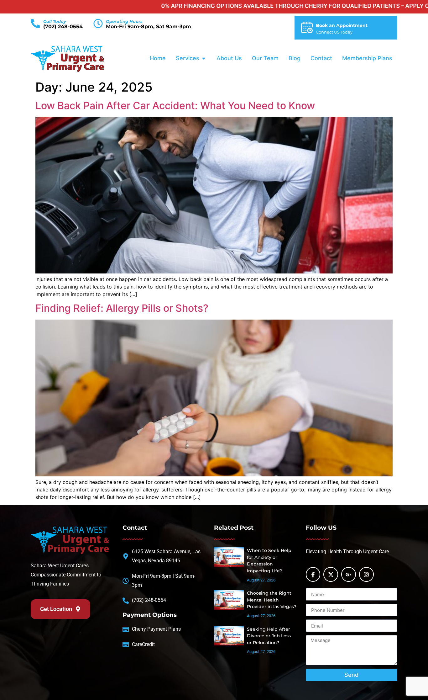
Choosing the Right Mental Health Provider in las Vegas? (271, 599)
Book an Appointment (342, 25)
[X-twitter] (330, 574)
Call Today (54, 21)
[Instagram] (366, 574)
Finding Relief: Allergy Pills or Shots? (121, 308)
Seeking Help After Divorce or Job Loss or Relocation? (269, 635)
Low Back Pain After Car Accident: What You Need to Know (175, 105)
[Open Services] (203, 58)
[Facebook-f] (313, 574)
